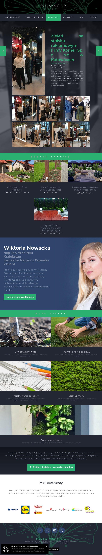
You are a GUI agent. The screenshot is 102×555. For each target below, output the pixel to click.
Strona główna (12, 17)
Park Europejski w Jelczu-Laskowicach (51, 161)
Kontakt (93, 17)
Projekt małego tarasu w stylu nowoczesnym (85, 162)
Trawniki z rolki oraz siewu (76, 318)
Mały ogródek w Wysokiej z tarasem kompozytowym (51, 200)
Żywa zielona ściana (51, 406)
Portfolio (53, 17)
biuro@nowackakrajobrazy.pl (57, 543)
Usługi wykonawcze (60, 63)
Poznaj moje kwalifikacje (20, 297)
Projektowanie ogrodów (25, 362)
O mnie (81, 17)
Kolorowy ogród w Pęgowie (17, 161)
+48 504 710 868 (40, 543)
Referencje (68, 17)
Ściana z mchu (76, 362)
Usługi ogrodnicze (34, 17)
